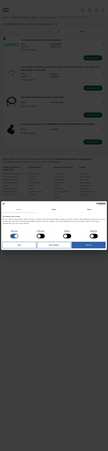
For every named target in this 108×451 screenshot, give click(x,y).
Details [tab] (54, 209)
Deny (19, 245)
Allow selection (54, 245)
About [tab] (89, 209)
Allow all (89, 245)
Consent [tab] (19, 209)
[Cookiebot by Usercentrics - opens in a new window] (93, 203)
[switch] (41, 236)
